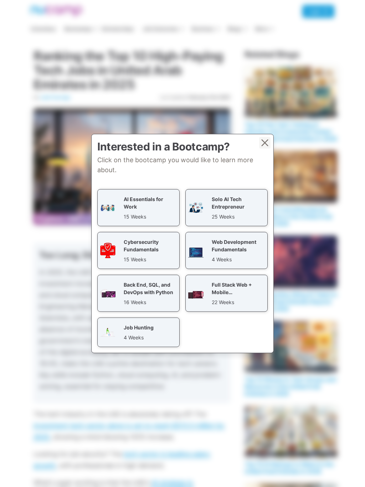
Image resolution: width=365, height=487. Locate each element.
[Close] (265, 143)
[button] (138, 207)
